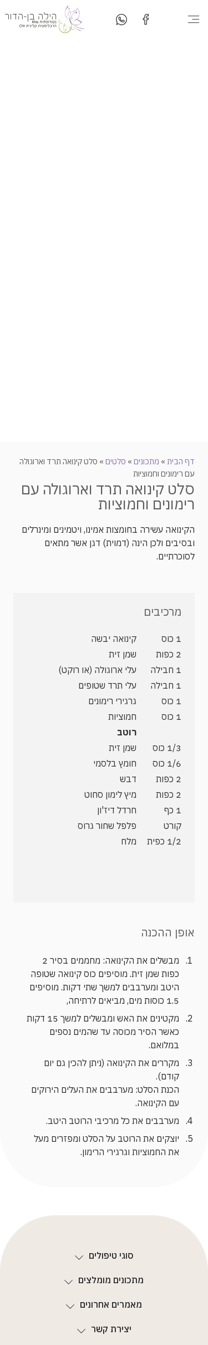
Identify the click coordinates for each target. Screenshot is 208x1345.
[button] (193, 19)
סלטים (115, 461)
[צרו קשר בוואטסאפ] (121, 19)
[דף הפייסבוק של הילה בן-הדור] (145, 19)
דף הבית (181, 461)
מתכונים (146, 461)
